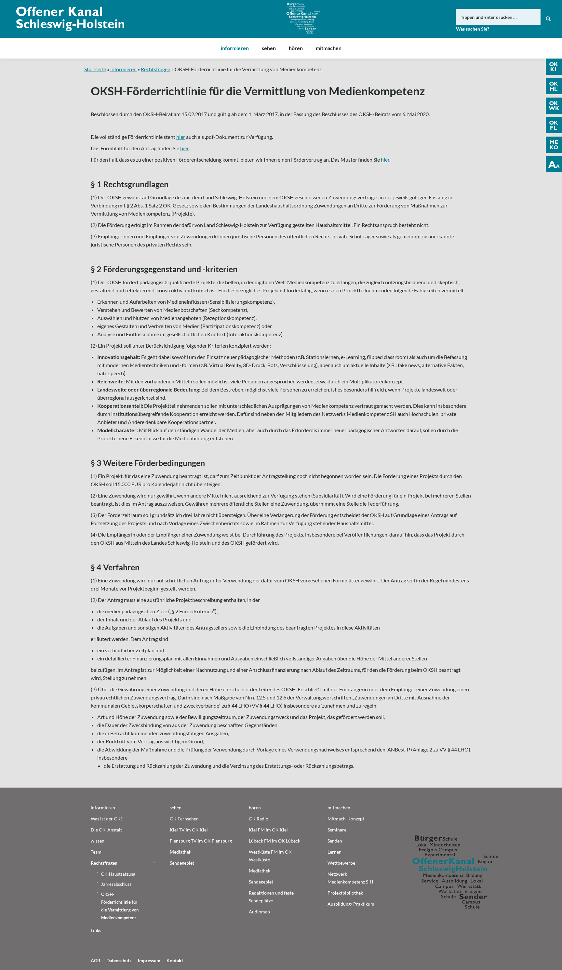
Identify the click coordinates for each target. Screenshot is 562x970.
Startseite (95, 69)
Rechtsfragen (155, 69)
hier (180, 137)
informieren (123, 69)
